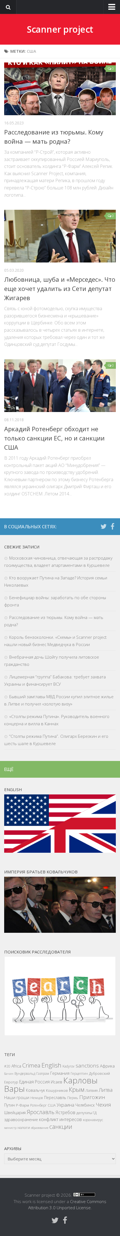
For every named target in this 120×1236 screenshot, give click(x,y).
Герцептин (79, 1073)
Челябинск (85, 1105)
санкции (60, 1126)
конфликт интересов (60, 1119)
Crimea (31, 1065)
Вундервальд (25, 1073)
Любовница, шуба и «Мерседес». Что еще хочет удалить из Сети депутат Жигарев (59, 288)
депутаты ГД (86, 1112)
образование (39, 1128)
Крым (76, 1089)
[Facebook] (112, 526)
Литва (105, 1089)
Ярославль (40, 1112)
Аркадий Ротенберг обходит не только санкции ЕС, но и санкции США (54, 438)
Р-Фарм (22, 1105)
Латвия (91, 1090)
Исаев (56, 1082)
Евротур (11, 1082)
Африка (107, 1066)
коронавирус (93, 1119)
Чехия (103, 1104)
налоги (24, 1127)
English (51, 1065)
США (52, 1105)
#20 (7, 1066)
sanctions (87, 1065)
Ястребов (65, 1112)
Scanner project (60, 29)
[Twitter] (103, 526)
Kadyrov (69, 1066)
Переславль (55, 1097)
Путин (9, 1105)
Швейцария (15, 1112)
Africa (16, 1066)
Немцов (36, 1097)
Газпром (42, 1073)
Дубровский (99, 1073)
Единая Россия (34, 1082)
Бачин (8, 1074)
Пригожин (92, 1096)
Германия (59, 1073)
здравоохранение (21, 1119)
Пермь (72, 1097)
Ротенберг (38, 1105)
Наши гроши (16, 1097)
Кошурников (57, 1090)
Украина (65, 1105)
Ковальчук (35, 1090)
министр (10, 1128)
